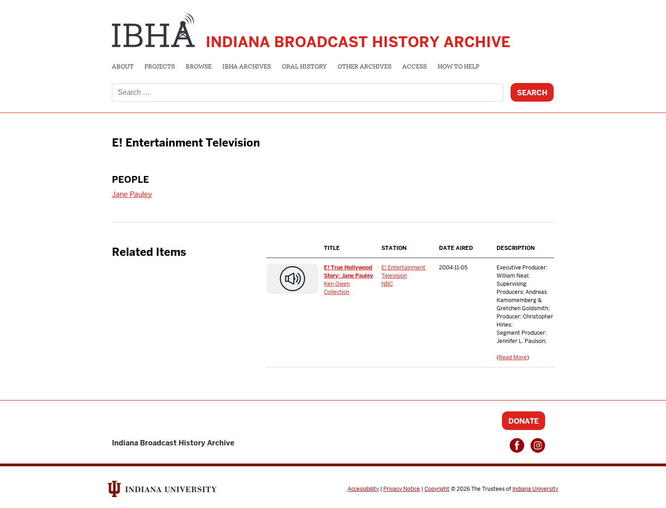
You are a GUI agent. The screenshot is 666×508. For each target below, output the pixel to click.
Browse (199, 67)
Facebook (517, 445)
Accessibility (363, 489)
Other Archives (364, 67)
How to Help (458, 67)
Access (414, 67)
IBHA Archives (246, 67)
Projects (160, 67)
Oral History (304, 67)
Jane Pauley (132, 194)
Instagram (538, 445)
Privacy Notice (401, 489)
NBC (387, 284)
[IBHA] (153, 29)
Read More (513, 357)
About (123, 67)
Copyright (437, 489)
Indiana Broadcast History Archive (358, 42)
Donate (523, 421)
